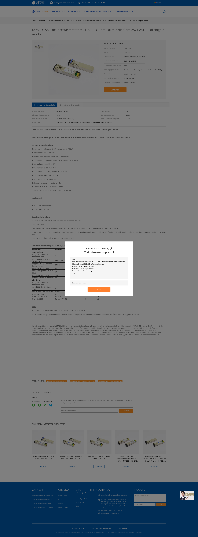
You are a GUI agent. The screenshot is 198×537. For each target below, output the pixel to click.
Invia (99, 289)
